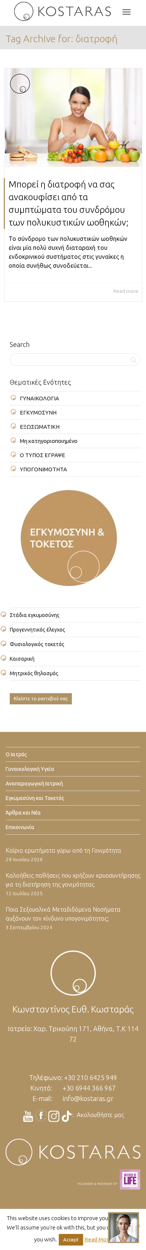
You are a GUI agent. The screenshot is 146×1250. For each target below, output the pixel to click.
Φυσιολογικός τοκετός (37, 644)
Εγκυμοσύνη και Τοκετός (35, 798)
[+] (73, 117)
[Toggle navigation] (126, 12)
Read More (98, 1239)
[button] (124, 1228)
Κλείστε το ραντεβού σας (41, 698)
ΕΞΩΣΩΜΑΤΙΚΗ (40, 427)
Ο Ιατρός (16, 754)
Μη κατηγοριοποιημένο (48, 441)
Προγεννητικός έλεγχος (37, 630)
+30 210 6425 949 (90, 1077)
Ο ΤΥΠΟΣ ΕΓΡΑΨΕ (42, 455)
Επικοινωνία (20, 827)
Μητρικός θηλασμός (34, 673)
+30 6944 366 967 (89, 1088)
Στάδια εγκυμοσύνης (35, 615)
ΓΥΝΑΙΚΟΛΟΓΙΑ (39, 398)
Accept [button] (71, 1239)
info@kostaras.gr (88, 1098)
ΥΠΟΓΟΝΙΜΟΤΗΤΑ (43, 469)
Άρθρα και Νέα (23, 813)
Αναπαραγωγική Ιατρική (34, 784)
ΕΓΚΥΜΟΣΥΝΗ (38, 412)
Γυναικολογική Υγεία (30, 769)
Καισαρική (22, 659)
